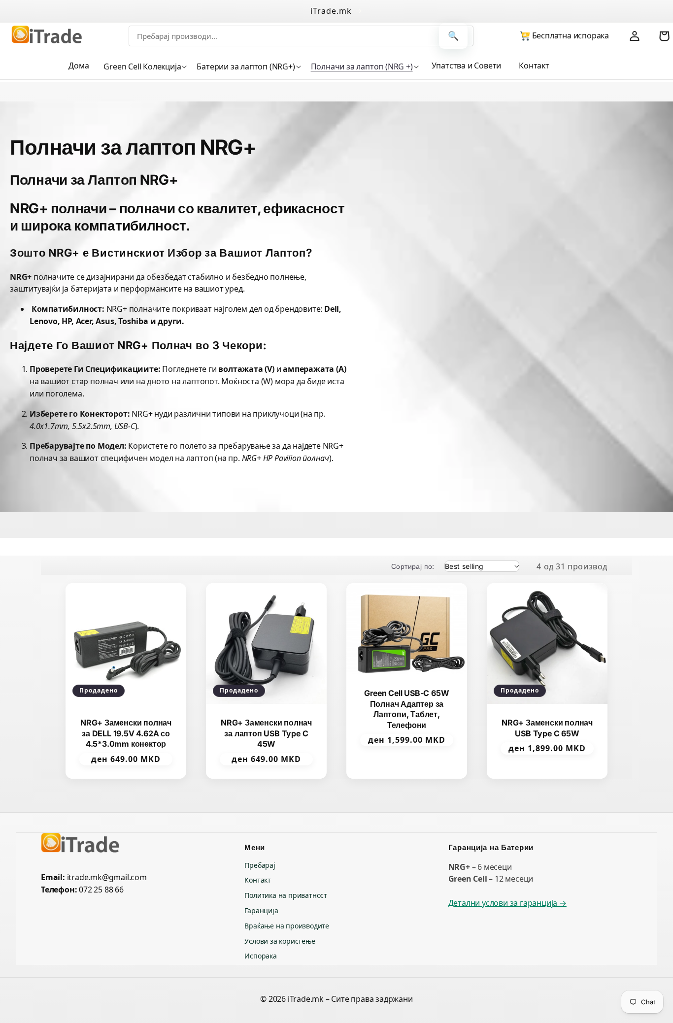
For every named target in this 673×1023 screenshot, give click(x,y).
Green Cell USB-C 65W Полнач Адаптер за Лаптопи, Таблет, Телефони (406, 709)
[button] (144, 67)
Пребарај (259, 865)
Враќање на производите (286, 925)
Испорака (260, 955)
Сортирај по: (413, 566)
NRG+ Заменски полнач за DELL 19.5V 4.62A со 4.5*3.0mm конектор (125, 733)
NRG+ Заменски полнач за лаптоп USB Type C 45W (266, 733)
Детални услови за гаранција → (507, 902)
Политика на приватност (285, 895)
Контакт (257, 880)
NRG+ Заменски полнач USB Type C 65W (547, 728)
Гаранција (261, 910)
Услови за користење (279, 941)
